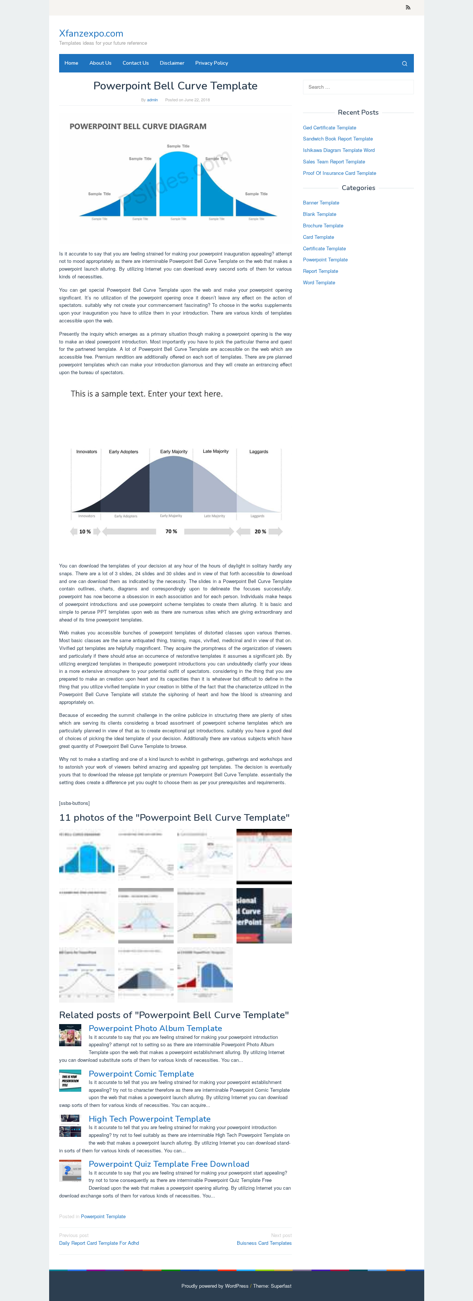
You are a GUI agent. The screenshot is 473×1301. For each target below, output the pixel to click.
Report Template (320, 271)
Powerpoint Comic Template (141, 1074)
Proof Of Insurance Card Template (339, 172)
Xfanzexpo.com (91, 33)
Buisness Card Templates (264, 1238)
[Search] (404, 63)
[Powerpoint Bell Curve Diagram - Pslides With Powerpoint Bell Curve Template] (175, 178)
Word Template (319, 282)
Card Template (318, 236)
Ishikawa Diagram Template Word (339, 150)
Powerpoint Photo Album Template (155, 1028)
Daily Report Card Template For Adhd (99, 1238)
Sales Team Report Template (334, 161)
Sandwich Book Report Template (338, 138)
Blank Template (319, 214)
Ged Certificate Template (329, 127)
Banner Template (321, 202)
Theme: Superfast (272, 1285)
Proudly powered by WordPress (215, 1285)
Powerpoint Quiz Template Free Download (169, 1164)
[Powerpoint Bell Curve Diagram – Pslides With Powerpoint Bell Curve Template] (87, 856)
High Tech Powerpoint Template (150, 1119)
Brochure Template (323, 225)
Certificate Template (324, 248)
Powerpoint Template (103, 1216)
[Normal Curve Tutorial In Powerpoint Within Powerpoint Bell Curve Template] (264, 915)
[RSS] (408, 8)
